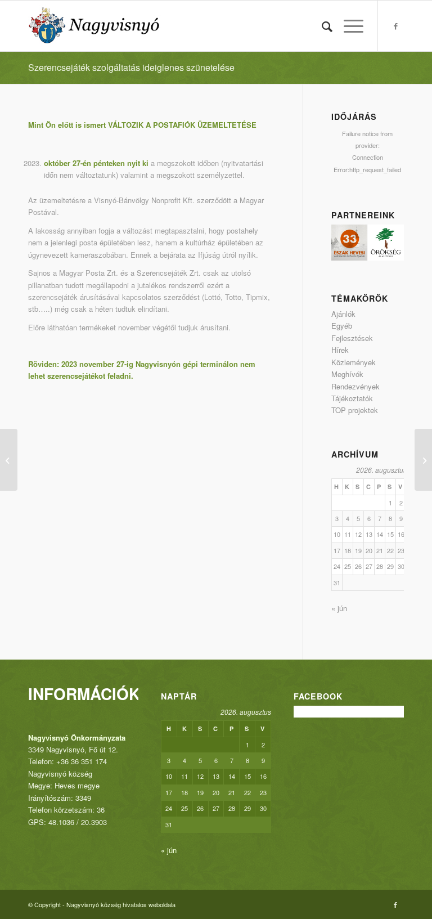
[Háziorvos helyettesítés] (8, 460)
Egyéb (341, 325)
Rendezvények (355, 386)
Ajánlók (343, 313)
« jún (339, 608)
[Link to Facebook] (395, 25)
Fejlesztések (352, 338)
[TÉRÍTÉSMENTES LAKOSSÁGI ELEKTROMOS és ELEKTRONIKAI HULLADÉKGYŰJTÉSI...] (423, 460)
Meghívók (347, 374)
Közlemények (353, 362)
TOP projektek (354, 410)
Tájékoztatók (352, 398)
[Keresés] (321, 26)
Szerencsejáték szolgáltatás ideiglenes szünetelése (131, 67)
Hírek (340, 349)
